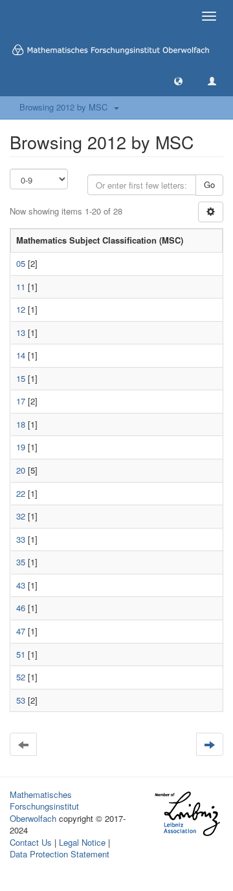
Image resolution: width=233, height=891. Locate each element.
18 (20, 424)
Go (209, 184)
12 (20, 309)
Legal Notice (82, 842)
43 (20, 585)
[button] (178, 80)
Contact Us (31, 842)
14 (20, 355)
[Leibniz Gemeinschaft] (186, 813)
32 (20, 516)
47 (20, 631)
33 (20, 539)
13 (20, 332)
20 (20, 470)
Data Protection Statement (59, 854)
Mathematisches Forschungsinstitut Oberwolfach (44, 806)
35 (20, 562)
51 (20, 654)
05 (20, 263)
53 (20, 700)
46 (20, 608)
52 (20, 677)
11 (20, 286)
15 (20, 378)
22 (20, 493)
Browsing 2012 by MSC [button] (66, 107)
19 (20, 447)
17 (20, 401)
